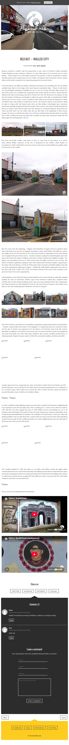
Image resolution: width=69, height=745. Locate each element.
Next (64, 718)
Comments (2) (34, 604)
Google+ (53, 591)
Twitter (15, 591)
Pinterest (41, 591)
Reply (11, 620)
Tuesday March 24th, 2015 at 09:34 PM (19, 612)
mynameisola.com (35, 735)
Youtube (52, 728)
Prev (5, 718)
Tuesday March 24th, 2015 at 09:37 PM (19, 630)
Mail (28, 728)
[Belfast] (13, 130)
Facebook (28, 591)
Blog (34, 66)
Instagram (39, 728)
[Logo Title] (34, 22)
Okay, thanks (48, 2)
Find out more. (36, 2)
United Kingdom (41, 66)
